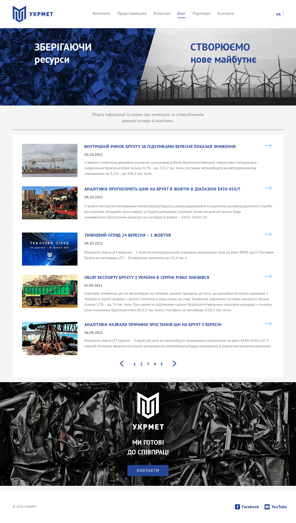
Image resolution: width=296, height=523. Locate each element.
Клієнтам (162, 13)
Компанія (101, 13)
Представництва (132, 13)
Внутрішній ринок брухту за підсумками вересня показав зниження (160, 146)
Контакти (225, 13)
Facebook (250, 506)
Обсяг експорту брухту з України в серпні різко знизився (146, 277)
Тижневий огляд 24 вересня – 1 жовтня (127, 235)
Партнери (201, 13)
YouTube (279, 506)
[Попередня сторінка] (121, 363)
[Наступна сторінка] (174, 363)
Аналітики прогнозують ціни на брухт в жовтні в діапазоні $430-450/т (162, 189)
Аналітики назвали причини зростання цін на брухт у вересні (153, 324)
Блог (181, 13)
